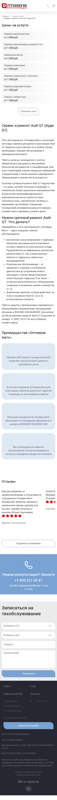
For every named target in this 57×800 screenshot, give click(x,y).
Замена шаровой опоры (17, 86)
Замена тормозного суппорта (21, 76)
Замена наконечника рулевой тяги (23, 44)
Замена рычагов (13, 55)
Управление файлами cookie (29, 775)
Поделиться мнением (28, 543)
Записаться (29, 673)
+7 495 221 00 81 (29, 580)
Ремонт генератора (15, 97)
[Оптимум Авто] (14, 5)
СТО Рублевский (10, 701)
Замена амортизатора (16, 34)
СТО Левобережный (12, 706)
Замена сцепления (14, 65)
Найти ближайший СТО (16, 718)
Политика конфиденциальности (28, 772)
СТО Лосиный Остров (12, 711)
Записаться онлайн (28, 725)
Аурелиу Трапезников (14, 522)
